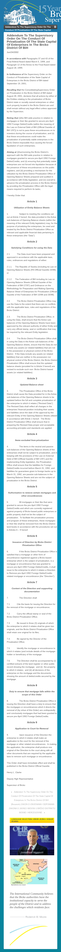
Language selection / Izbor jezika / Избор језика (32, 820)
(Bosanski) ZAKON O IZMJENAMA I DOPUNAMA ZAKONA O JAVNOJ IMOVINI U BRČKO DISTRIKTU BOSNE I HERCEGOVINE (32, 808)
